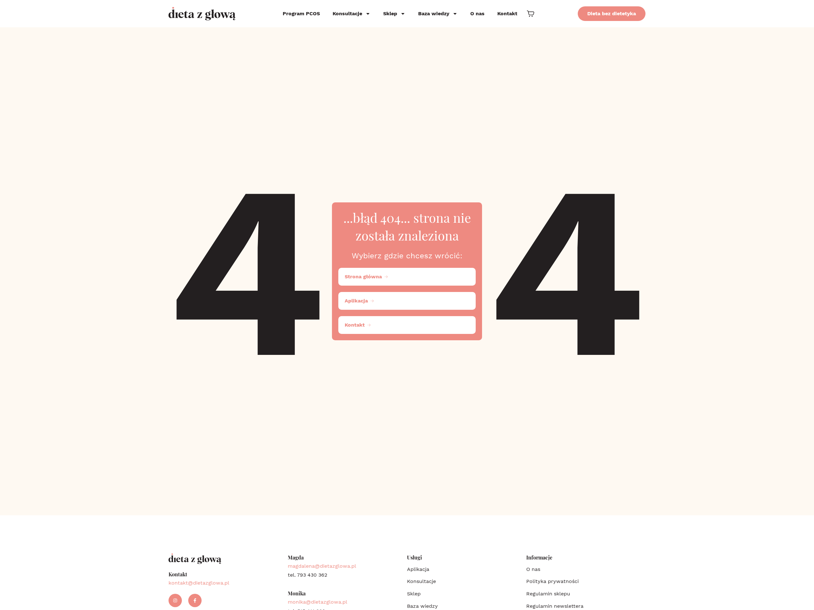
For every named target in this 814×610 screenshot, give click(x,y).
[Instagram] (175, 600)
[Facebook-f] (195, 600)
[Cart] (530, 13)
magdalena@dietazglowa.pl (322, 566)
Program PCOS (301, 13)
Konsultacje (347, 13)
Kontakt (507, 13)
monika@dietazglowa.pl (317, 602)
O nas (477, 13)
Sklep (390, 13)
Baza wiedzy (433, 13)
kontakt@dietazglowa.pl (199, 583)
